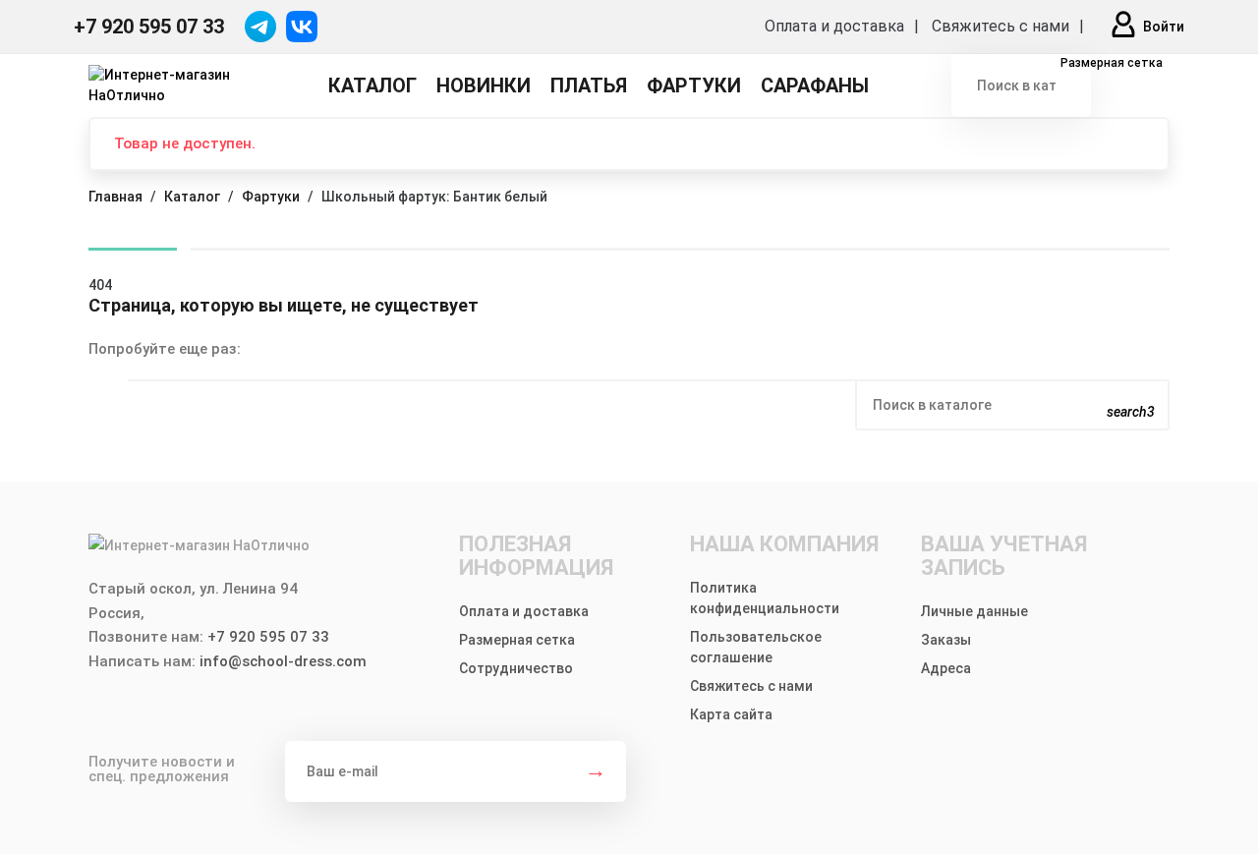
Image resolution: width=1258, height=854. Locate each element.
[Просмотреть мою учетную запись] (1123, 26)
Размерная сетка (1111, 63)
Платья (588, 85)
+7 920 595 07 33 (149, 26)
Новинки (483, 85)
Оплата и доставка (834, 26)
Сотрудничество (516, 668)
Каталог (372, 85)
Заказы (946, 640)
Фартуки (694, 85)
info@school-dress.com (283, 661)
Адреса (946, 668)
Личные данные (974, 611)
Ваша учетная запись (1004, 556)
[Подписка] (595, 771)
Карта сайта (731, 714)
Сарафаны (815, 85)
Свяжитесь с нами (1000, 26)
